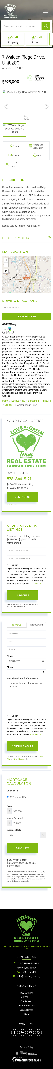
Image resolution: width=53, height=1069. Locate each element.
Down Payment (15, 818)
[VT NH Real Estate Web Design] (26, 1059)
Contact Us (22, 496)
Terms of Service (19, 759)
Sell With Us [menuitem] (26, 997)
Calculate (22, 848)
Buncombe (33, 400)
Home (5, 400)
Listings (15, 400)
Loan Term (13, 790)
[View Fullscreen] (6, 271)
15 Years (25, 797)
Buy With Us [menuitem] (26, 992)
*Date (10, 656)
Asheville (46, 400)
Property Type (13, 43)
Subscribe (22, 595)
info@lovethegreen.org (29, 976)
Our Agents (12, 504)
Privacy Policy (35, 583)
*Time (10, 667)
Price (35, 42)
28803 (8, 404)
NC (23, 400)
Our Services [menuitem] (26, 1001)
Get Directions (26, 316)
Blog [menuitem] (26, 1014)
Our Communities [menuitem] (26, 1005)
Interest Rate (14, 830)
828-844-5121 (19, 478)
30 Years (14, 797)
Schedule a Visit (36, 625)
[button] (46, 26)
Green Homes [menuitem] (26, 1009)
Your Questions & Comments (22, 678)
